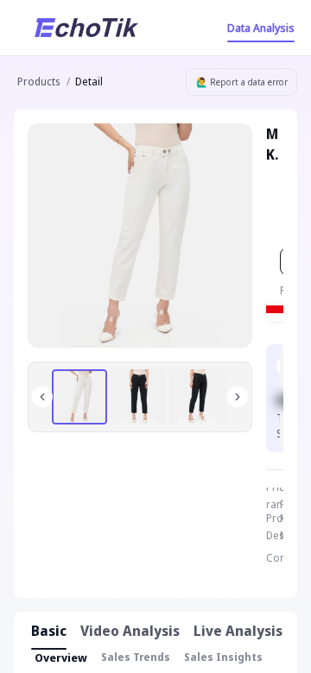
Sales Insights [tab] (223, 657)
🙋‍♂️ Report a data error (242, 82)
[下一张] (237, 397)
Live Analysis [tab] (238, 630)
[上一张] (42, 397)
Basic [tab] (49, 630)
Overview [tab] (61, 657)
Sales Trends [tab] (135, 657)
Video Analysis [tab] (130, 630)
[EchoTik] (86, 27)
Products (38, 81)
